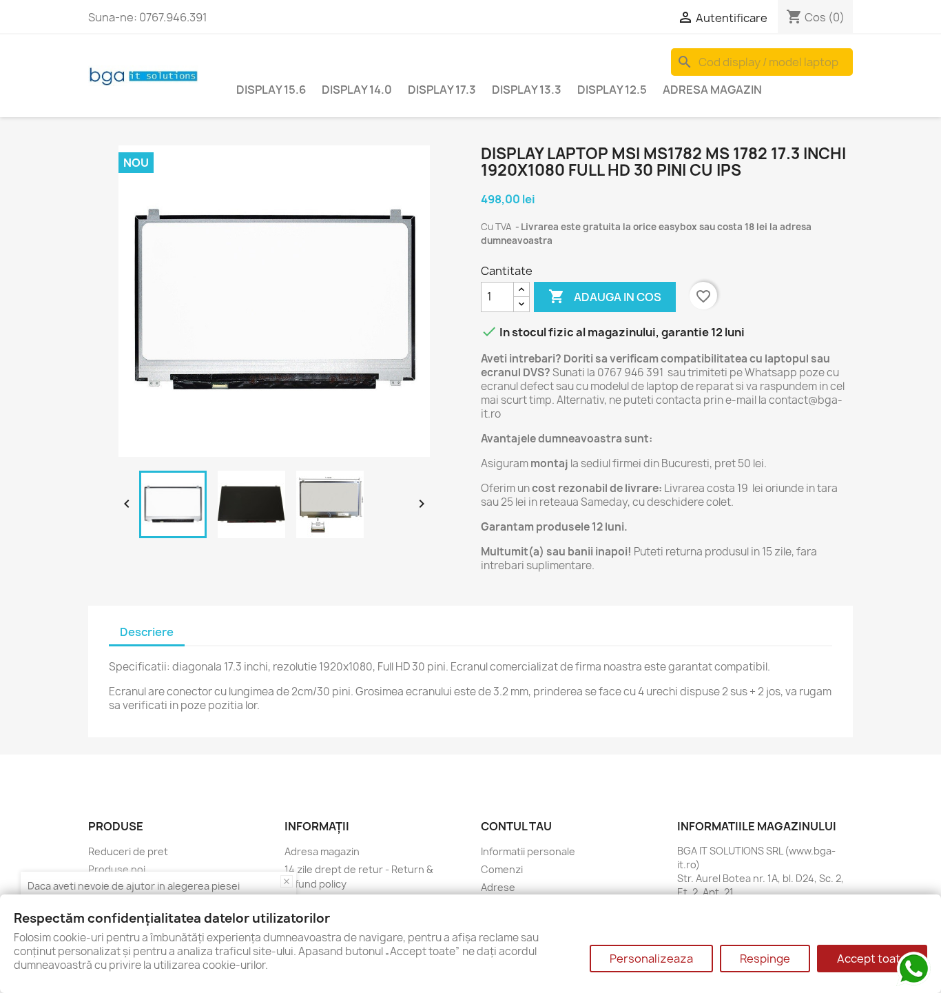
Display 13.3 (526, 89)
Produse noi (116, 869)
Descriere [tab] (147, 631)
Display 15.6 (271, 89)
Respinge (765, 958)
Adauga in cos (604, 296)
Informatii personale (528, 851)
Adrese (498, 887)
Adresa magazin (712, 89)
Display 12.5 (612, 89)
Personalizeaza (651, 958)
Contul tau (516, 826)
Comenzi (502, 869)
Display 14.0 (357, 89)
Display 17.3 (442, 89)
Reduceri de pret (128, 851)
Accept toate (872, 958)
